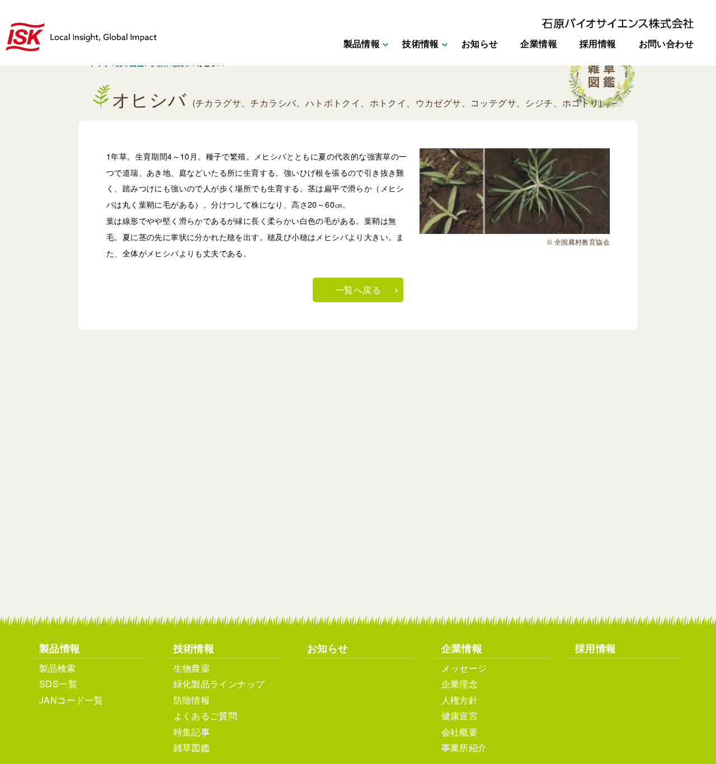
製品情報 (60, 648)
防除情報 (191, 699)
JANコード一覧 (71, 699)
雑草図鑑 (191, 747)
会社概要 (459, 731)
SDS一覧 (58, 683)
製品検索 (57, 668)
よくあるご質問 (205, 715)
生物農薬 (191, 668)
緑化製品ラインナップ (219, 683)
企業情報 (538, 43)
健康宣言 (459, 715)
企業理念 (459, 683)
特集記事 (191, 731)
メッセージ (464, 668)
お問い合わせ (666, 43)
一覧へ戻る (358, 289)
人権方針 (459, 699)
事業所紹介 (464, 747)
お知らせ (479, 43)
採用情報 (598, 43)
